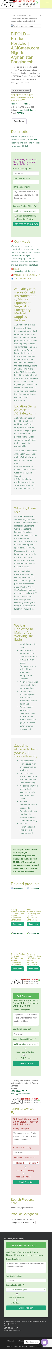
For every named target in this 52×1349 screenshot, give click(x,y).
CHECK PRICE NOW (20, 90)
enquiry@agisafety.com (23, 271)
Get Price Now (25, 996)
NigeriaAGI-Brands (24, 15)
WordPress (41, 1346)
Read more (17, 924)
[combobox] (23, 1222)
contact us (17, 255)
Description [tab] (19, 121)
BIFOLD (20, 113)
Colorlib (24, 1346)
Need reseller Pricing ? (20, 103)
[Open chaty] (44, 1342)
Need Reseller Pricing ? (25, 1245)
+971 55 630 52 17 (19, 1091)
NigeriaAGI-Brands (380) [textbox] (23, 1222)
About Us (10, 1341)
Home (13, 15)
